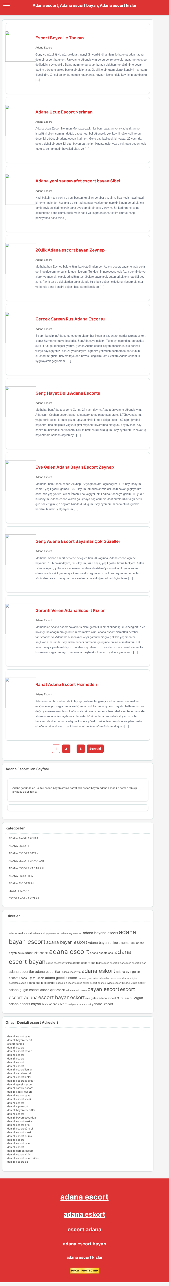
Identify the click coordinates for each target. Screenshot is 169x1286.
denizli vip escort (17, 1106)
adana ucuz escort (134, 982)
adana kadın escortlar (41, 982)
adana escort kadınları (87, 962)
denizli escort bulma (19, 1136)
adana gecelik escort (62, 978)
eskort (77, 997)
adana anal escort (20, 933)
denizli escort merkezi (20, 1121)
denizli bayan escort (19, 1040)
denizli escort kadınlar (20, 1080)
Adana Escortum (21, 883)
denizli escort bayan (19, 1036)
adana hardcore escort (111, 978)
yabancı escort (102, 1004)
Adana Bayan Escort (24, 838)
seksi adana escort (54, 1004)
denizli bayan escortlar (21, 1110)
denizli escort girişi (18, 1124)
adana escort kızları (135, 963)
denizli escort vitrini (19, 1154)
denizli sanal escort (19, 1073)
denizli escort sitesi (19, 1099)
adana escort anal (102, 953)
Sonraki (95, 748)
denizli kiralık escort (19, 1091)
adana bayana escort (100, 933)
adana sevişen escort (109, 983)
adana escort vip (71, 972)
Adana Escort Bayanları (26, 860)
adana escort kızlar (113, 963)
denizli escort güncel (20, 1128)
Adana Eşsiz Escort (31, 978)
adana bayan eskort (66, 942)
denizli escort (15, 1047)
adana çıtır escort (52, 990)
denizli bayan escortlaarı (22, 1117)
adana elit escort (36, 953)
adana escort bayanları (59, 963)
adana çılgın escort (24, 990)
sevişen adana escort (79, 1004)
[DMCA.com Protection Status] (84, 1272)
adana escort (69, 951)
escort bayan (54, 997)
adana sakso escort (86, 983)
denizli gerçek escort (20, 1150)
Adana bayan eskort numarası (112, 943)
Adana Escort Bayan (24, 853)
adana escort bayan (84, 1243)
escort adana (23, 997)
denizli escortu (16, 1066)
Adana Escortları (22, 876)
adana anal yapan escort (46, 933)
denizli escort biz (17, 1161)
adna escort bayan (76, 990)
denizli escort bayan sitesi (23, 1158)
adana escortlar (21, 971)
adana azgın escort (71, 933)
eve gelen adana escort (100, 998)
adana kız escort (65, 983)
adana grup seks (88, 978)
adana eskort (98, 971)
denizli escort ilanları (20, 1069)
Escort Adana (19, 890)
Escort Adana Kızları (24, 898)
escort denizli (15, 1043)
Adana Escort (43, 47)
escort (127, 989)
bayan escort (103, 989)
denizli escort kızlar (19, 1077)
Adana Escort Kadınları (26, 868)
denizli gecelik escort (20, 1084)
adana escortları (48, 971)
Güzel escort (125, 998)
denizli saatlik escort (20, 1088)
